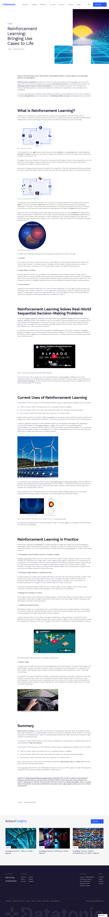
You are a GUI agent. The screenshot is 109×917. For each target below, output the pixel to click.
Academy (31, 881)
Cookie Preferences (54, 900)
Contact (31, 877)
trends (75, 82)
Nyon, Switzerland (85, 881)
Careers (31, 879)
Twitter (101, 879)
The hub (23, 881)
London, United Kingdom (87, 877)
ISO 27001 (33, 900)
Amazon (19, 332)
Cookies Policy (45, 900)
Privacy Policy (8, 900)
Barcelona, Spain (84, 883)
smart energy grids (56, 481)
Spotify (28, 332)
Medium (101, 881)
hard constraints (70, 548)
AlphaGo (70, 318)
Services (10, 877)
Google (85, 330)
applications (39, 544)
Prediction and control (24, 558)
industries (51, 417)
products (45, 425)
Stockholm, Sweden (85, 879)
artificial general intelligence (26, 381)
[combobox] (103, 915)
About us (23, 877)
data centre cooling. (71, 481)
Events (23, 879)
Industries (11, 881)
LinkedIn (101, 877)
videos (53, 425)
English (102, 915)
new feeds (39, 425)
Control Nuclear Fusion (60, 518)
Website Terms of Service (19, 900)
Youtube (101, 883)
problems (67, 377)
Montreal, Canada (85, 885)
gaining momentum (32, 318)
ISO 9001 (39, 900)
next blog (24, 767)
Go (34, 168)
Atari (29, 168)
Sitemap (28, 900)
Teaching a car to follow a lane (28, 711)
